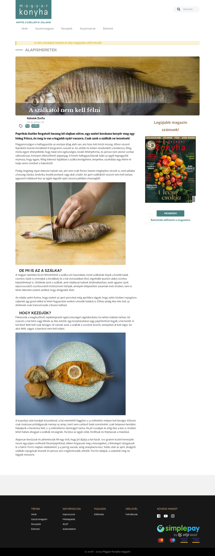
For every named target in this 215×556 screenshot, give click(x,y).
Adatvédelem (69, 529)
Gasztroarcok (88, 29)
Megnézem (170, 213)
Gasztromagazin (44, 29)
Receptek (66, 29)
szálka (35, 126)
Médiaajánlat (69, 519)
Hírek (25, 29)
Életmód (108, 29)
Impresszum (69, 514)
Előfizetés (99, 514)
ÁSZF (65, 524)
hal (27, 126)
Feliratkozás (132, 514)
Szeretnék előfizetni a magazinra (170, 220)
